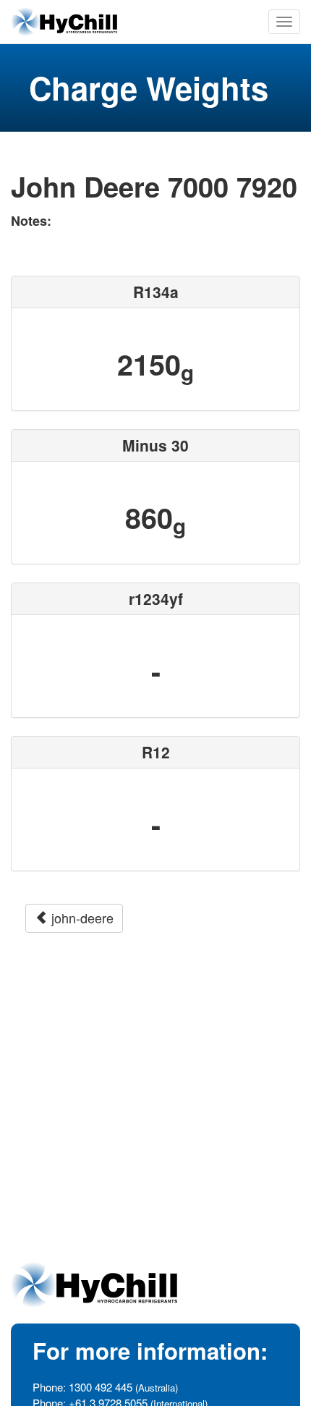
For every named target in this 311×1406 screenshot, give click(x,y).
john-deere (81, 917)
